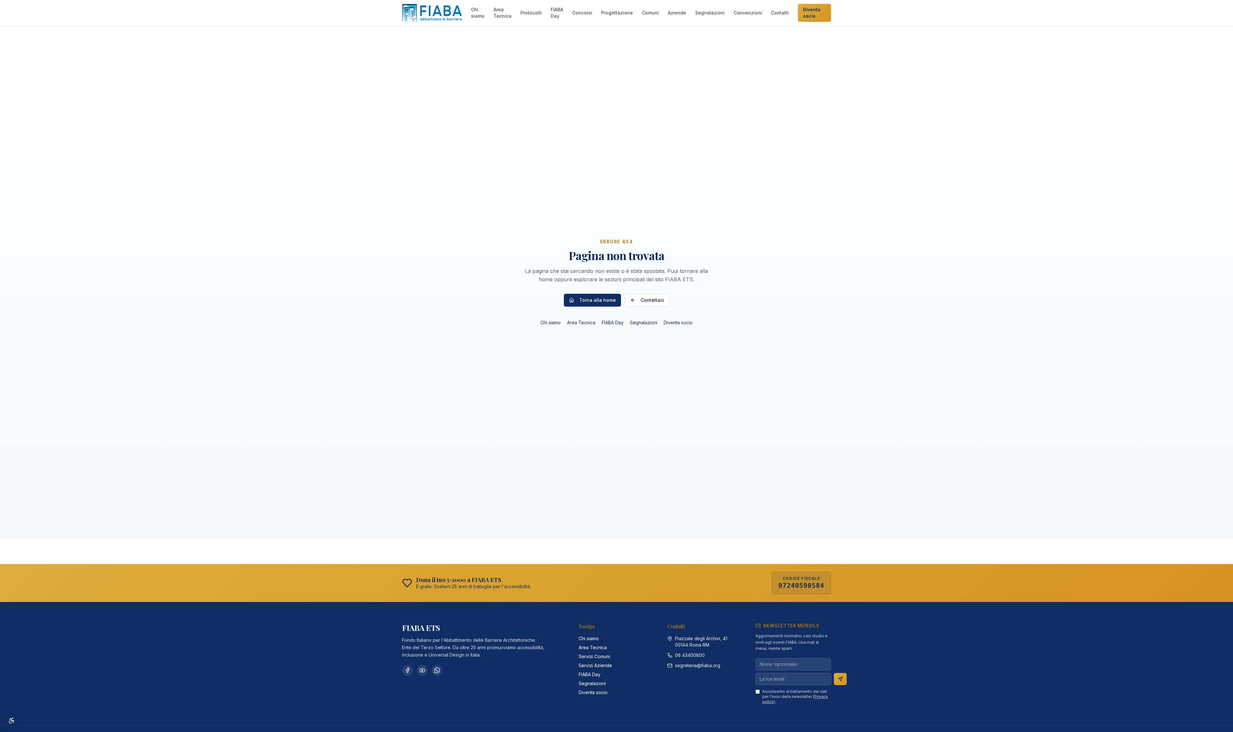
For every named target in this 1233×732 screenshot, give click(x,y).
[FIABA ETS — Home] (432, 13)
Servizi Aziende (595, 665)
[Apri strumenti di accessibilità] (11, 720)
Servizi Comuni (594, 656)
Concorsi (582, 12)
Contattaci (652, 300)
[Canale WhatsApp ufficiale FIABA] (437, 670)
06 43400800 (690, 655)
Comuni (650, 12)
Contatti (780, 12)
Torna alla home (597, 300)
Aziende (677, 12)
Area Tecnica (503, 13)
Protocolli (531, 12)
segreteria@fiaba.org (697, 665)
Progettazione (617, 12)
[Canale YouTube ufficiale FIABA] (422, 670)
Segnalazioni (710, 12)
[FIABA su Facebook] (407, 670)
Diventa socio (811, 13)
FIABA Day (557, 13)
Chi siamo (478, 13)
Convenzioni (748, 12)
